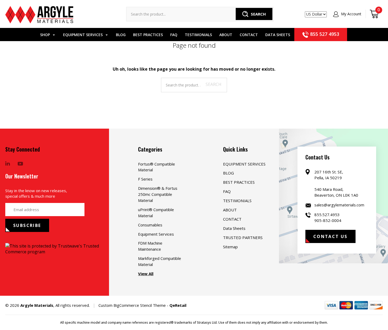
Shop (45, 34)
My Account (350, 13)
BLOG (121, 34)
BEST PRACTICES (148, 34)
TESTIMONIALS (198, 34)
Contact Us (330, 236)
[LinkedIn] (7, 164)
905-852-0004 (327, 220)
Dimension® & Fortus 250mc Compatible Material (157, 194)
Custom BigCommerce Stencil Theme (132, 305)
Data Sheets (277, 34)
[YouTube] (20, 164)
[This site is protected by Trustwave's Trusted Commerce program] (57, 249)
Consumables (150, 224)
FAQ (173, 34)
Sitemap (230, 246)
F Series (145, 179)
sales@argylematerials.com (339, 204)
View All (145, 273)
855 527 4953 (324, 34)
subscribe (27, 225)
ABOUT (225, 34)
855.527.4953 (327, 214)
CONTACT (249, 34)
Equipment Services (156, 234)
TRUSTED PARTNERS (243, 237)
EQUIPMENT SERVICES (83, 34)
